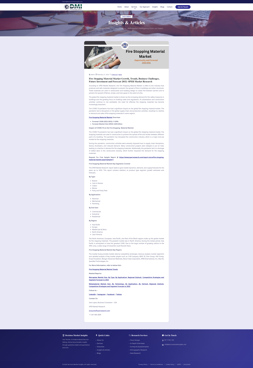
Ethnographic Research (138, 350)
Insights (155, 7)
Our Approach (145, 7)
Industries (100, 347)
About (126, 7)
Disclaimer (187, 364)
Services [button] (134, 7)
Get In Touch (183, 7)
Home (119, 7)
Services (99, 343)
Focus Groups (134, 340)
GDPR (179, 364)
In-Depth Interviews (137, 343)
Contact (169, 7)
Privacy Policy (143, 364)
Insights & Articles (103, 350)
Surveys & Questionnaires (139, 347)
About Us (100, 340)
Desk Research (135, 353)
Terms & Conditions (156, 364)
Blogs (162, 7)
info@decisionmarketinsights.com (175, 344)
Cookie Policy (170, 364)
